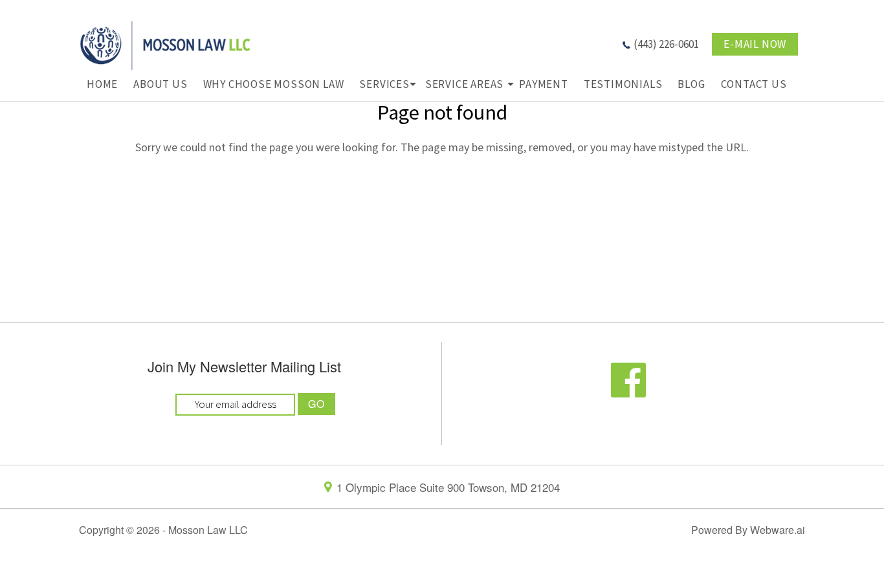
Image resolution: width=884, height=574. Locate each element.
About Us (160, 84)
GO (316, 403)
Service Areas (464, 84)
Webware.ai (777, 529)
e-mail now (755, 44)
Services (384, 84)
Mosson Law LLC (208, 529)
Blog (691, 84)
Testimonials (623, 84)
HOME (102, 84)
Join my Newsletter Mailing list (244, 367)
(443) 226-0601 (666, 44)
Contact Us (754, 84)
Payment (543, 84)
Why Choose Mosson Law (273, 84)
